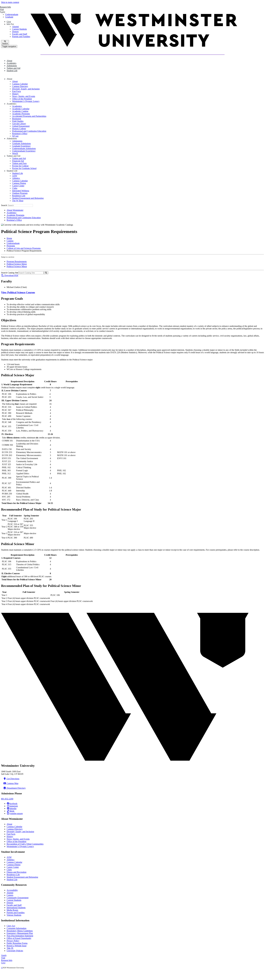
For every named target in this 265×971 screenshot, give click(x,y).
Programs (11, 246)
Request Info (6, 960)
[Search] (46, 272)
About (15, 81)
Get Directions (12, 778)
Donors (10, 902)
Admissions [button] (12, 65)
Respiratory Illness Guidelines (20, 931)
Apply (4, 955)
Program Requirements (17, 261)
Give (3, 963)
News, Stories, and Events (23, 96)
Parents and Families (16, 912)
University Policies (15, 950)
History (15, 94)
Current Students (14, 900)
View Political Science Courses (18, 292)
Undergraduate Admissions (24, 148)
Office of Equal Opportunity (19, 938)
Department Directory (16, 788)
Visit (3, 958)
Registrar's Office (19, 133)
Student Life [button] (12, 70)
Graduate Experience (21, 146)
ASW (14, 176)
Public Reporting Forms (17, 943)
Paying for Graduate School (24, 168)
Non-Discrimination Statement (20, 936)
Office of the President (22, 99)
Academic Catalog (20, 111)
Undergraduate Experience (23, 151)
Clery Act (11, 926)
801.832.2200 (7, 799)
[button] (10, 79)
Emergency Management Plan (20, 933)
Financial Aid (18, 161)
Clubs (14, 188)
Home (9, 238)
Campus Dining (19, 183)
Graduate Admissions (21, 143)
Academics (17, 106)
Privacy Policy (13, 941)
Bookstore (16, 118)
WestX (15, 153)
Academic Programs (21, 113)
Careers (10, 895)
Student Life (17, 173)
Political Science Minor (17, 266)
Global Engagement (21, 126)
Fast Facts (16, 91)
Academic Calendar (20, 109)
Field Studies (17, 121)
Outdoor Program (19, 193)
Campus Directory (20, 86)
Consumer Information (16, 928)
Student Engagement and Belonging (28, 198)
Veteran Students (14, 915)
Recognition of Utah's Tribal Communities (25, 844)
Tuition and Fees (19, 163)
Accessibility (12, 890)
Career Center (18, 186)
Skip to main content (10, 2)
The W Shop (17, 200)
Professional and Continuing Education (29, 131)
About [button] (9, 60)
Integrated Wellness (20, 191)
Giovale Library (19, 123)
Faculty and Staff (14, 905)
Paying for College (20, 166)
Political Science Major (17, 264)
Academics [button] (11, 63)
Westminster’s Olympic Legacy (25, 101)
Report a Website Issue (16, 945)
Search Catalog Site (9, 272)
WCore (15, 136)
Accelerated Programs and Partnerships (29, 116)
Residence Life (18, 195)
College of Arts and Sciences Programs (24, 248)
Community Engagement (17, 897)
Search (4, 205)
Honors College (19, 128)
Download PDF (11, 275)
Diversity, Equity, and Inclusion (26, 89)
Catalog (10, 241)
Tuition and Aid (19, 158)
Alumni (10, 892)
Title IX (10, 948)
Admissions (17, 141)
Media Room (12, 910)
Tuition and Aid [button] (13, 68)
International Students (16, 907)
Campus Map (12, 783)
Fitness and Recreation (16, 872)
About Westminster (15, 210)
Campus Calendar (20, 84)
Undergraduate (13, 243)
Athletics (16, 178)
